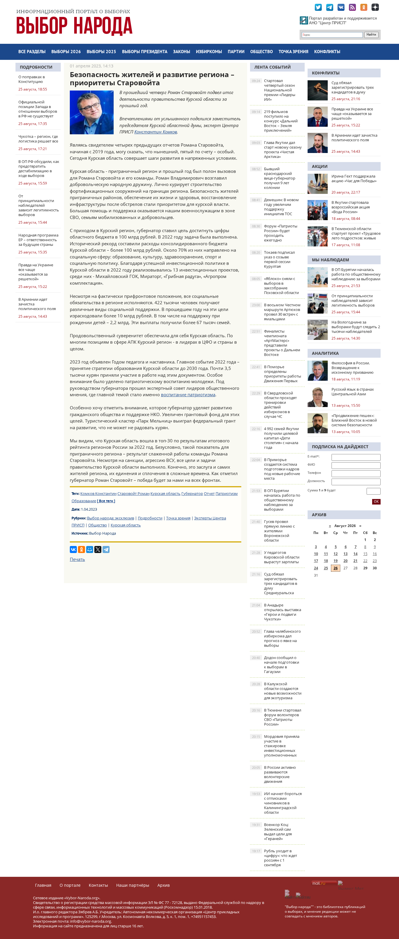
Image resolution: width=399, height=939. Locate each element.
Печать (77, 559)
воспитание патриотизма (188, 394)
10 (316, 553)
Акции (320, 166)
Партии (236, 52)
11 (326, 553)
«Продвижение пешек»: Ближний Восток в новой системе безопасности (354, 420)
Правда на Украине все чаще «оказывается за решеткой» (352, 114)
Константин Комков (155, 132)
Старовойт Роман (133, 493)
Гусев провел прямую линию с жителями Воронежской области (273, 531)
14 (355, 553)
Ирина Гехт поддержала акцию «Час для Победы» (354, 178)
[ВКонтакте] (73, 549)
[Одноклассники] (81, 549)
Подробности (36, 67)
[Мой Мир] (89, 549)
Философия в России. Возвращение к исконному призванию (353, 368)
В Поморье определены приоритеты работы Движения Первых (276, 373)
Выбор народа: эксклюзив (110, 518)
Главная (43, 885)
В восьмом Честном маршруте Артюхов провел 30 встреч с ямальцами (276, 311)
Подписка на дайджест (340, 446)
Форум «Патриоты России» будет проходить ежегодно (274, 233)
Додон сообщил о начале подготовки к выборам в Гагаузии (275, 664)
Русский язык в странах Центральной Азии (353, 391)
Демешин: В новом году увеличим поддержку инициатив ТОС (275, 206)
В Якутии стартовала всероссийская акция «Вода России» (351, 207)
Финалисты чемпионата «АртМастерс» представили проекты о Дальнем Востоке (276, 342)
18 (326, 560)
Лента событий (272, 67)
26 (336, 568)
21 (355, 560)
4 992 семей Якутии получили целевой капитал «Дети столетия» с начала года (275, 438)
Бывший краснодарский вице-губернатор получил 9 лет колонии (273, 178)
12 (336, 553)
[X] (97, 549)
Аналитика (325, 353)
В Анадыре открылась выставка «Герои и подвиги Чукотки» (276, 612)
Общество (261, 52)
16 (375, 553)
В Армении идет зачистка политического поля (354, 137)
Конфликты (327, 52)
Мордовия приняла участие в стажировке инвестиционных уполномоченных (275, 746)
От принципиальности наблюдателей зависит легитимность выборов (353, 300)
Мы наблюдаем (330, 259)
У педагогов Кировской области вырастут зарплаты (275, 557)
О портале (70, 885)
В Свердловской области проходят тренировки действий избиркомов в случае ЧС (274, 404)
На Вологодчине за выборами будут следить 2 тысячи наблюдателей (356, 327)
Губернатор (192, 493)
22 (365, 560)
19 (336, 560)
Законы (181, 52)
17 (316, 560)
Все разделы (32, 52)
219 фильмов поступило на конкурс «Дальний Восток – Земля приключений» (275, 121)
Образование (84, 500)
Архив (163, 885)
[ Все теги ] (106, 501)
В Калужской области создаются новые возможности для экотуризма (276, 690)
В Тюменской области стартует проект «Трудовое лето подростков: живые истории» (356, 233)
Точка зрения (293, 52)
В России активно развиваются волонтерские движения (274, 774)
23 (375, 560)
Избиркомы (209, 52)
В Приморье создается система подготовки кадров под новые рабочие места (276, 469)
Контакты (98, 885)
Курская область (165, 493)
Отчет (209, 493)
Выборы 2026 (66, 52)
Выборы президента (144, 52)
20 (346, 560)
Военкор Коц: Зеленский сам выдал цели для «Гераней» (272, 831)
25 (326, 568)
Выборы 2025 (101, 52)
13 (346, 553)
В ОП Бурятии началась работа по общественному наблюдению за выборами (276, 500)
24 (316, 568)
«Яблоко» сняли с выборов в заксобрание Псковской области (275, 285)
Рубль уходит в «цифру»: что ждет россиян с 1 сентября (274, 857)
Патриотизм (227, 493)
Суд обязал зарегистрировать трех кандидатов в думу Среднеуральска (274, 583)
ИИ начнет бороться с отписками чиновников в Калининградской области (277, 803)
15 (365, 553)
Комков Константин (98, 493)
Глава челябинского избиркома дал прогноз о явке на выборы (276, 638)
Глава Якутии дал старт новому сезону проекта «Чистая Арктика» (277, 149)
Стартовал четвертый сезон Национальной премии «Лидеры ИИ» (273, 90)
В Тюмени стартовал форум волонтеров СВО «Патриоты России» (276, 717)
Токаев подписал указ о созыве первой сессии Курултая (273, 259)
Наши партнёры (132, 885)
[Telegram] (106, 549)
